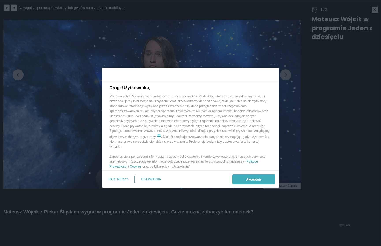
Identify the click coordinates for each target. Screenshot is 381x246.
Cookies (136, 166)
